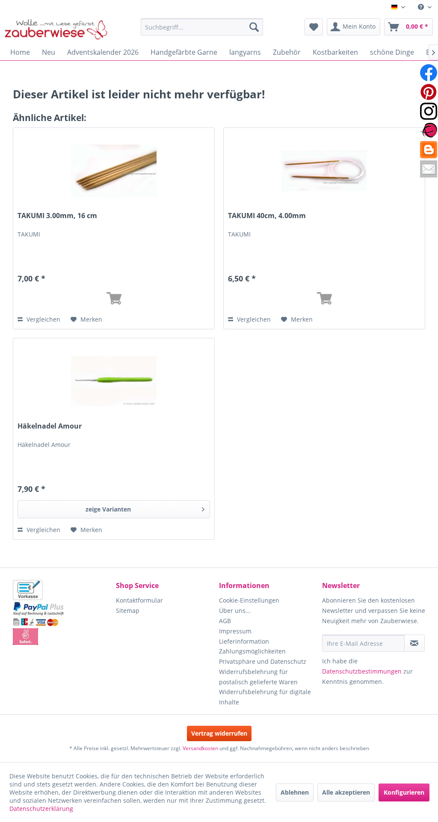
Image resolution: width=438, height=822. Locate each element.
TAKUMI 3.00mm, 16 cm (57, 215)
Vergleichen (42, 319)
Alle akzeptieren (346, 792)
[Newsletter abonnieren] (414, 643)
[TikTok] (428, 149)
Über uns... (235, 610)
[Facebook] (428, 72)
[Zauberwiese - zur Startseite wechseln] (56, 29)
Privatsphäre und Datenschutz (262, 661)
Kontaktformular (139, 600)
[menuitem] (424, 7)
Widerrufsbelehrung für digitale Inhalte (265, 697)
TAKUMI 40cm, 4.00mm (267, 215)
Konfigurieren (404, 792)
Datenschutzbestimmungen (362, 671)
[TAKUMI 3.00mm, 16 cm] (114, 170)
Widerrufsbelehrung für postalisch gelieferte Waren (258, 677)
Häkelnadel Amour (50, 426)
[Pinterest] (428, 92)
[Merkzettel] (314, 26)
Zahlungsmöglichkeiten (252, 651)
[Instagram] (428, 111)
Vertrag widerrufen (219, 733)
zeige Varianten (108, 509)
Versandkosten (200, 748)
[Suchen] (254, 26)
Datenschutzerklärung (41, 808)
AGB (225, 621)
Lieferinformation (244, 641)
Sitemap (127, 610)
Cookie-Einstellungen (249, 600)
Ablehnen (295, 792)
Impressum (235, 631)
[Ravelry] (428, 130)
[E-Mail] (428, 168)
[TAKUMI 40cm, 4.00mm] (324, 170)
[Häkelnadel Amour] (114, 381)
